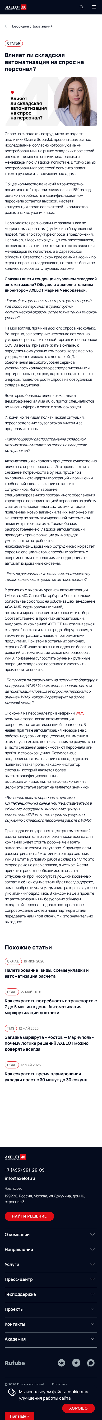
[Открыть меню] (94, 7)
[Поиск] (81, 7)
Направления (19, 1249)
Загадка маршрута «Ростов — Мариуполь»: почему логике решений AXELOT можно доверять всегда (50, 1043)
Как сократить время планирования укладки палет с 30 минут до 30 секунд (46, 1076)
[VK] (61, 1363)
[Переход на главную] (16, 7)
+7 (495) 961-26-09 (25, 1170)
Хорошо (78, 1408)
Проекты (14, 1309)
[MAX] (91, 1363)
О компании (17, 1234)
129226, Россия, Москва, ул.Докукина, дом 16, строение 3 (45, 1198)
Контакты (15, 1324)
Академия (15, 1339)
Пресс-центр (19, 1279)
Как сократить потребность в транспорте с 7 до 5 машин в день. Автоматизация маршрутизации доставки (51, 1006)
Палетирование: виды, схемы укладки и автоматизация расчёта (47, 973)
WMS (79, 713)
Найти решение (29, 1216)
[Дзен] (76, 1363)
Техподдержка (20, 1294)
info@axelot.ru (20, 1178)
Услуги (12, 1264)
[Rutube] (15, 1363)
